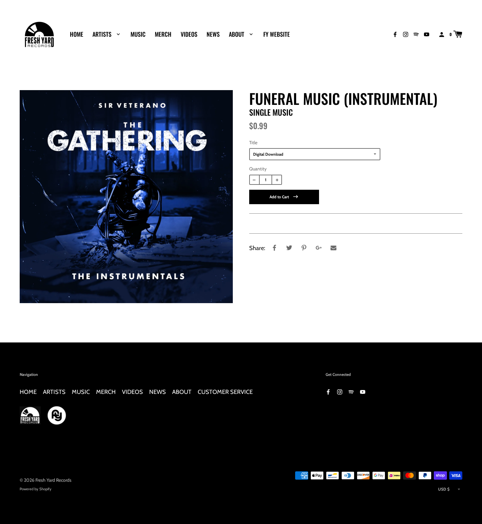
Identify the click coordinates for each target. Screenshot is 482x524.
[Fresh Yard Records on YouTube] (426, 34)
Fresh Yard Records (53, 480)
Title (253, 143)
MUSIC (138, 34)
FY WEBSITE (276, 34)
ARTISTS (102, 34)
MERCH (163, 34)
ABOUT (237, 34)
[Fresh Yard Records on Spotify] (416, 34)
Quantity (258, 169)
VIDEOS (189, 34)
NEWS (213, 34)
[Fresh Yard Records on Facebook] (395, 34)
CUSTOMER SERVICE (225, 391)
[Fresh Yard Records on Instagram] (405, 34)
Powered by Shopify (35, 489)
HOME (76, 34)
